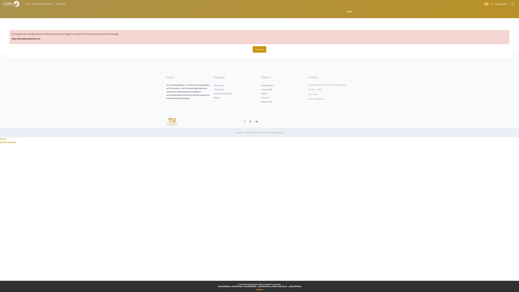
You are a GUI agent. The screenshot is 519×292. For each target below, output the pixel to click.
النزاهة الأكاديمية (250, 286)
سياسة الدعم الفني (294, 286)
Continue (259, 289)
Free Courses (219, 89)
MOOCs (216, 97)
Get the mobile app (8, 142)
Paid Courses (219, 85)
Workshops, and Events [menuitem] (42, 4)
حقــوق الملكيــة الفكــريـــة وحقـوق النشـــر (272, 286)
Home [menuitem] (27, 4)
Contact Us (265, 97)
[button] (486, 4)
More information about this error (26, 39)
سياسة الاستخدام (237, 286)
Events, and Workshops (223, 93)
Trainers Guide (266, 89)
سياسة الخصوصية (224, 286)
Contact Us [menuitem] (61, 4)
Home (349, 12)
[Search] (513, 4)
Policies (264, 93)
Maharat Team (266, 101)
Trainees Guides (267, 85)
